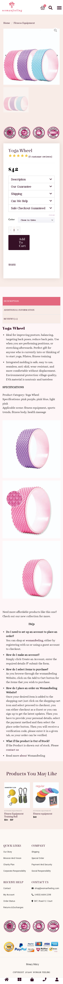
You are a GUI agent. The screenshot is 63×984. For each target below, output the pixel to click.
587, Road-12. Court (42, 901)
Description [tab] (11, 301)
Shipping (16, 194)
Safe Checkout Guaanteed (28, 208)
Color (11, 219)
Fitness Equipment (24, 22)
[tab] (31, 179)
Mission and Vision (12, 858)
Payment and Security (42, 864)
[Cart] (42, 8)
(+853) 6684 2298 (42, 895)
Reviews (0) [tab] (11, 319)
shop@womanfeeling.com (46, 888)
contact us (12, 749)
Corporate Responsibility (14, 871)
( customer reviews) (40, 156)
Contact (7, 888)
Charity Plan (8, 864)
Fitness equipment (42, 813)
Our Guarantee (21, 186)
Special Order (38, 858)
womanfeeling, (35, 640)
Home (6, 22)
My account (8, 895)
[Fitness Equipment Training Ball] (17, 794)
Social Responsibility (41, 871)
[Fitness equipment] (46, 794)
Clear (52, 215)
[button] (59, 8)
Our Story (7, 852)
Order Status (9, 901)
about (23, 755)
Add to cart (22, 242)
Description (18, 179)
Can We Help (19, 201)
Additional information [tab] (19, 310)
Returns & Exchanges (13, 907)
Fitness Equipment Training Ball (14, 815)
